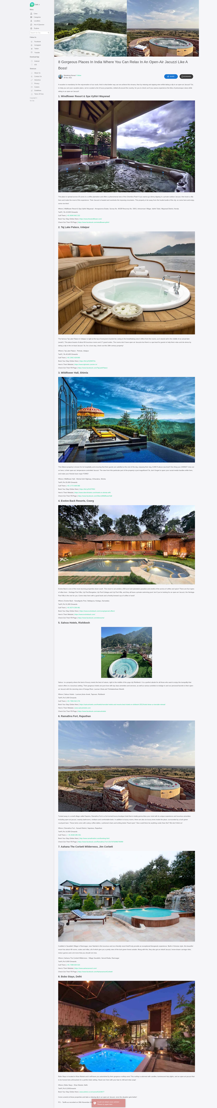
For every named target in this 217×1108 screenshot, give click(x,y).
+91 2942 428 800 (73, 358)
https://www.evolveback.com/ (85, 614)
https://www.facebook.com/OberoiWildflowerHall (95, 496)
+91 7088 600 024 (73, 965)
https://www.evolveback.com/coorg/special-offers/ (97, 611)
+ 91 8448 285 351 (74, 835)
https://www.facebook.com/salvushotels (92, 711)
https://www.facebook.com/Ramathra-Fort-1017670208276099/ (100, 842)
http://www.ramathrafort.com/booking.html (94, 838)
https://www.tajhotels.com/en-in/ (86, 364)
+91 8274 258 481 (73, 607)
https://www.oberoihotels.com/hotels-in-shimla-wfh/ (93, 492)
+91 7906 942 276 (73, 701)
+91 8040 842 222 (73, 215)
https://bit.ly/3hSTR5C (87, 489)
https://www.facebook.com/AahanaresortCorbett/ (95, 972)
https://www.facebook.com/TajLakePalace (92, 368)
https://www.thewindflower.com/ (91, 219)
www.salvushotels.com (83, 708)
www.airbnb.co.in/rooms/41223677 (92, 1092)
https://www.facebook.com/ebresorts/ (91, 618)
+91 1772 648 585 (73, 486)
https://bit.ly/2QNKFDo (88, 361)
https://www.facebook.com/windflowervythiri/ (93, 222)
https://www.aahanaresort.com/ (86, 968)
